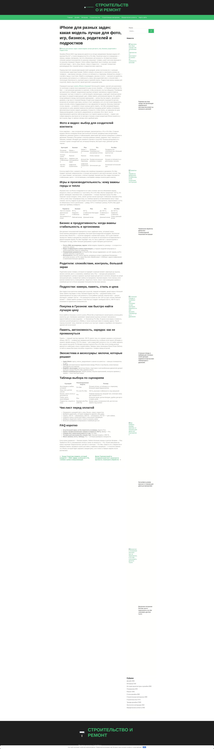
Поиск (131, 28)
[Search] (151, 31)
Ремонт (129, 691)
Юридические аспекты (134, 707)
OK (144, 747)
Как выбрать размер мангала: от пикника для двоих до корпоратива (145, 484)
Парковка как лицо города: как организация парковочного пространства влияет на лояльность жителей (145, 105)
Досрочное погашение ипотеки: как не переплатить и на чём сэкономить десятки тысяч (145, 610)
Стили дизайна (132, 694)
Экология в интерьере (134, 705)
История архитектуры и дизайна (137, 686)
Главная (70, 17)
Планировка (131, 689)
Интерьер (130, 683)
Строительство (132, 699)
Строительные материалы (135, 697)
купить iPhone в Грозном (82, 86)
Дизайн (129, 681)
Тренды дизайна (132, 702)
